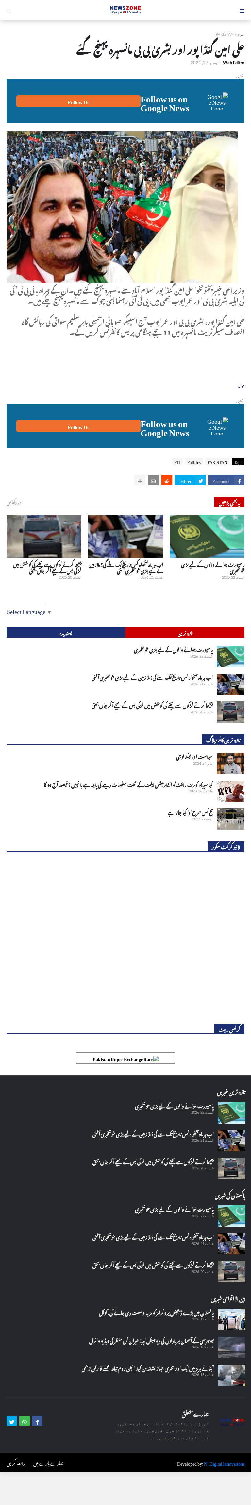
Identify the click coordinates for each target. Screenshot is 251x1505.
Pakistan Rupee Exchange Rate (123, 1058)
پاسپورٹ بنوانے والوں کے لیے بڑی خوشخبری (212, 567)
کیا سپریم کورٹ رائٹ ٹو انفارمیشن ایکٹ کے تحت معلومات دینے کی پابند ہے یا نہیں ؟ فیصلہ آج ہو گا (128, 784)
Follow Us (78, 101)
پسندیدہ (66, 632)
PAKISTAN (225, 34)
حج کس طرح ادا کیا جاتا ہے (190, 811)
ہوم (241, 34)
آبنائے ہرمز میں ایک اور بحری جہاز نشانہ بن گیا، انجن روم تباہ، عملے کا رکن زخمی (148, 1368)
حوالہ (241, 385)
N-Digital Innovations (224, 1462)
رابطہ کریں (16, 1463)
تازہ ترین (185, 632)
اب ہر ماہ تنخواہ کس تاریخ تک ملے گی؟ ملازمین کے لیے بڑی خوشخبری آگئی (126, 567)
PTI (177, 461)
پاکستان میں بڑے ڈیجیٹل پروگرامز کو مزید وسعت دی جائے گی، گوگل (156, 1312)
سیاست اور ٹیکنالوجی (194, 756)
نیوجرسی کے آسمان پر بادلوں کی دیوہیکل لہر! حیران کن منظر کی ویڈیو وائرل (151, 1340)
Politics (194, 461)
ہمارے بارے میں (48, 1463)
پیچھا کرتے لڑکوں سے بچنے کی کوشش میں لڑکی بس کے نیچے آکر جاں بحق (47, 567)
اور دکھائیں (15, 502)
